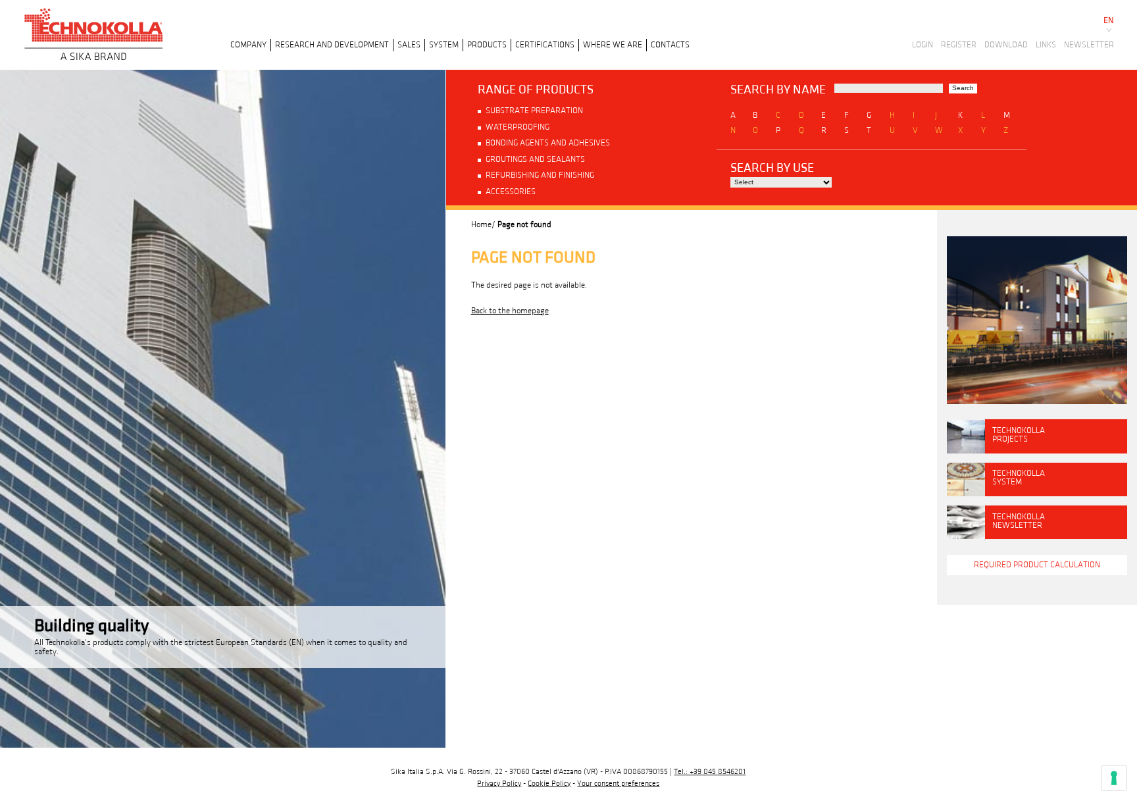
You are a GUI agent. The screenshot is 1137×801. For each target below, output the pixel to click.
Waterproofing (517, 127)
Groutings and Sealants (535, 159)
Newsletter (1089, 44)
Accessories (511, 191)
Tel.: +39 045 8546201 (709, 772)
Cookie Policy (549, 783)
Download (1006, 44)
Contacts (670, 44)
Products (487, 44)
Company (248, 44)
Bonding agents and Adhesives (548, 143)
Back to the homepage (510, 310)
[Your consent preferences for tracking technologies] (1113, 777)
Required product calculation (1037, 564)
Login (922, 44)
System (444, 44)
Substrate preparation (534, 110)
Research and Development (332, 44)
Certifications (544, 44)
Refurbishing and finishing (540, 175)
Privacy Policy (499, 783)
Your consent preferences (618, 783)
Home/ (483, 224)
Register (958, 44)
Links (1046, 44)
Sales (408, 44)
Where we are (612, 44)
